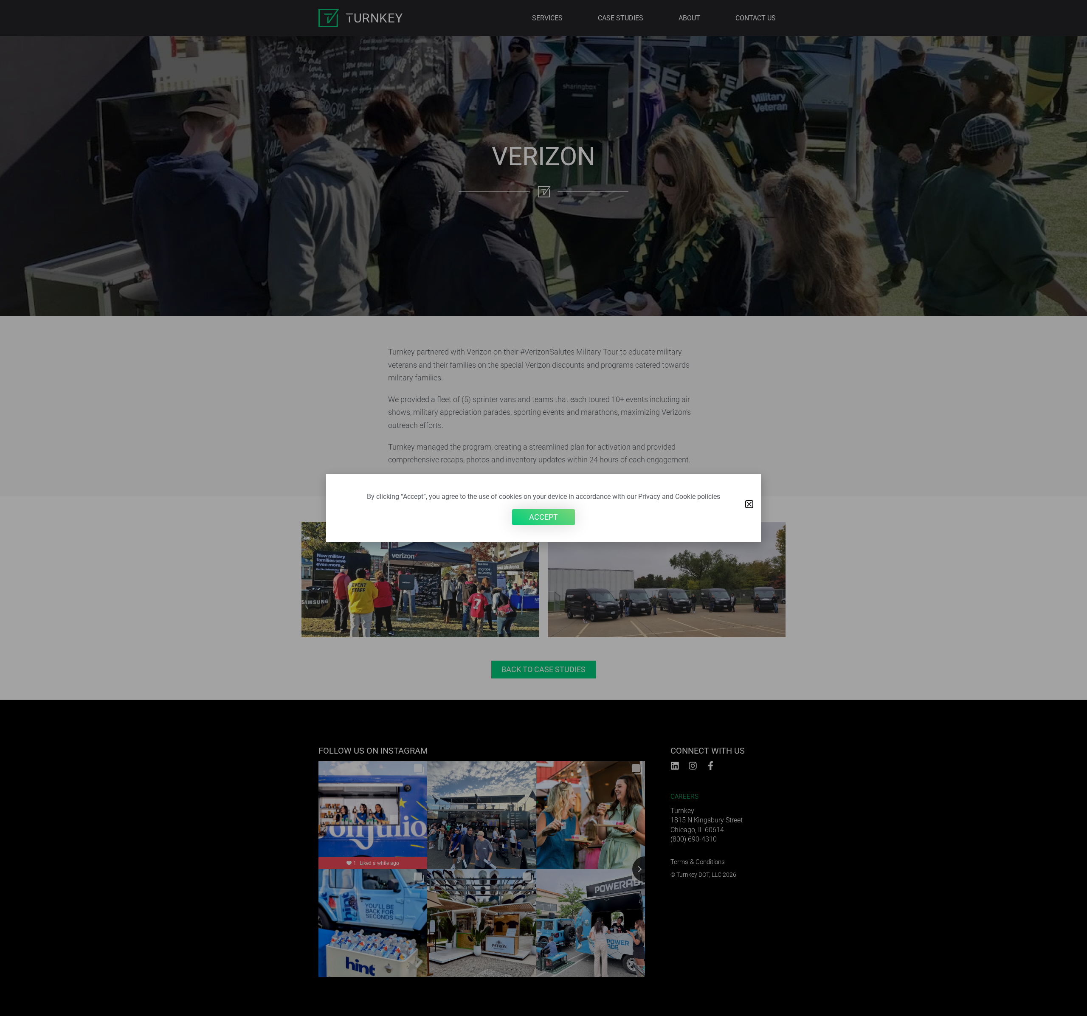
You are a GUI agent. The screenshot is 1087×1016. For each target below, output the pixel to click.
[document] (543, 508)
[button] (749, 504)
